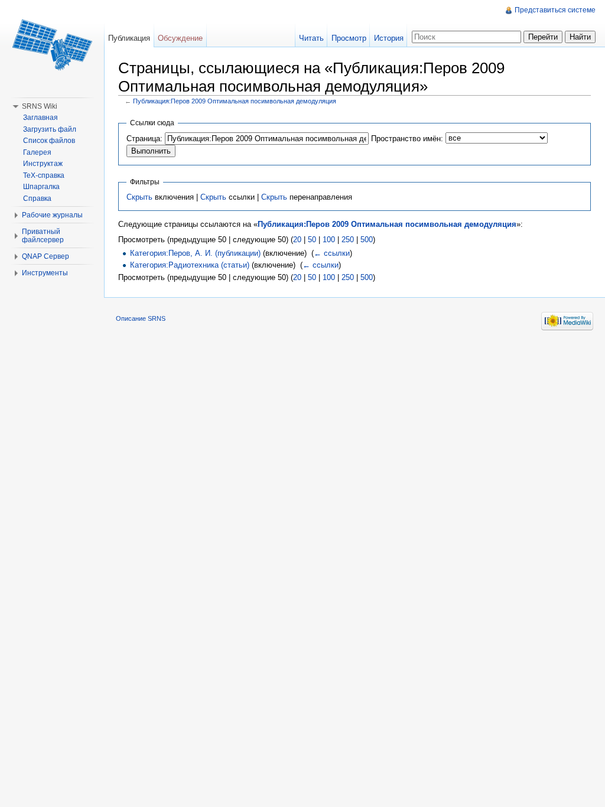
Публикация (129, 38)
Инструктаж (43, 164)
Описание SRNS (140, 318)
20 (297, 239)
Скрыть (139, 197)
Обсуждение (180, 38)
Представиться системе (555, 10)
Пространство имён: (407, 138)
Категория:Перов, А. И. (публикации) (195, 253)
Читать (311, 38)
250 (347, 239)
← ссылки (332, 253)
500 (366, 239)
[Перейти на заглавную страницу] (52, 47)
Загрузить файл (49, 129)
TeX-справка (43, 175)
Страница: (144, 138)
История (389, 38)
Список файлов (49, 140)
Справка (37, 198)
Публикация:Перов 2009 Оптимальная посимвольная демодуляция (234, 101)
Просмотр (348, 38)
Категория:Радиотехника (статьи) (189, 265)
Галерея (37, 152)
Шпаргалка (41, 187)
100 (329, 239)
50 (312, 239)
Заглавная (40, 117)
